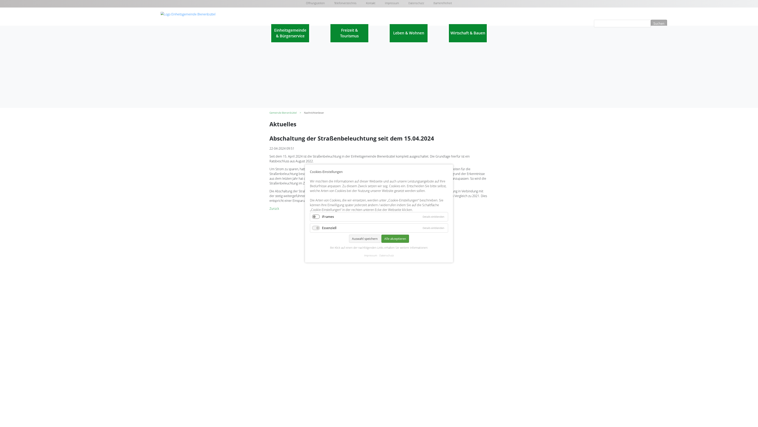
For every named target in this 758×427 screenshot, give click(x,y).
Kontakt (370, 3)
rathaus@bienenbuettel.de (298, 252)
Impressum (392, 3)
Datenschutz (416, 3)
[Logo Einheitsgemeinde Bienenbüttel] (188, 14)
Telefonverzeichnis (345, 3)
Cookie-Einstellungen (453, 265)
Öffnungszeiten (315, 3)
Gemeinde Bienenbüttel (283, 112)
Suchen (658, 23)
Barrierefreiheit (442, 3)
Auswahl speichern (365, 239)
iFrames (328, 216)
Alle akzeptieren (395, 239)
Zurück (274, 208)
